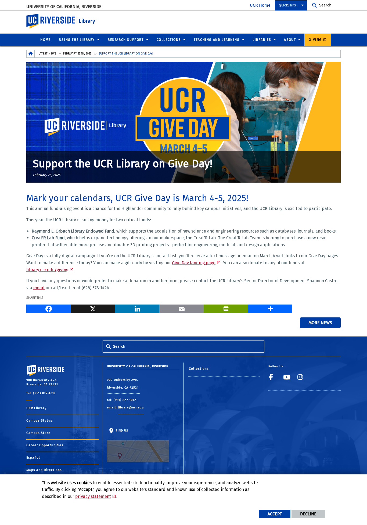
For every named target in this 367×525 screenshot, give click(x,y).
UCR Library (36, 408)
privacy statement (93, 496)
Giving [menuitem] (315, 40)
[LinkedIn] (137, 308)
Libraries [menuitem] (262, 40)
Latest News (47, 53)
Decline (308, 513)
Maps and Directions (44, 470)
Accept (275, 513)
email (39, 287)
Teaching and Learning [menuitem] (217, 40)
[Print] (226, 308)
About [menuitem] (290, 40)
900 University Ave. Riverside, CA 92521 (123, 384)
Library (87, 21)
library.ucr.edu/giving (47, 269)
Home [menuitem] (45, 40)
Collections (199, 369)
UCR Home (260, 5)
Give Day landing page (193, 262)
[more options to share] (270, 308)
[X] (93, 308)
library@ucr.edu (131, 407)
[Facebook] (48, 308)
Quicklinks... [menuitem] (289, 5)
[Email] (181, 308)
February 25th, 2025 (77, 53)
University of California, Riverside (63, 6)
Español (33, 457)
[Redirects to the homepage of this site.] (31, 53)
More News (320, 322)
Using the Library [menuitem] (77, 40)
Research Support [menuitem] (126, 40)
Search (325, 5)
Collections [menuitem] (169, 40)
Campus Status (39, 420)
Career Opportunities (44, 445)
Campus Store (38, 433)
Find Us (121, 430)
